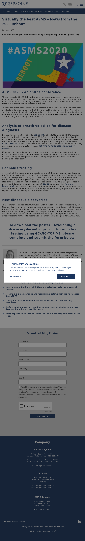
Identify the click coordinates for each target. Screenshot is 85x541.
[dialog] (42, 271)
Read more (60, 270)
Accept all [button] (66, 276)
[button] (17, 276)
